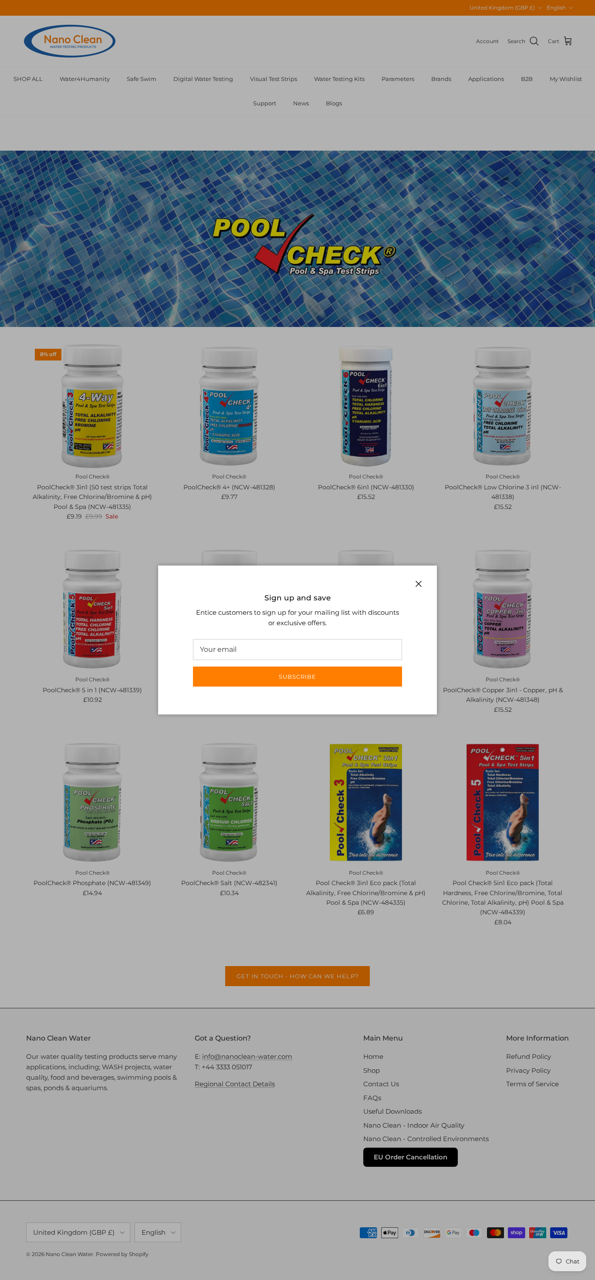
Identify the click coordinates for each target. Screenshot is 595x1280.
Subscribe (297, 676)
